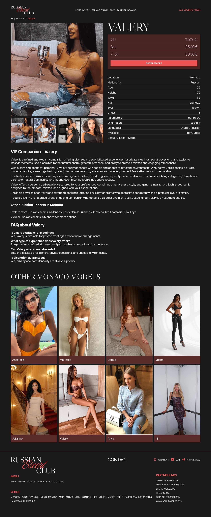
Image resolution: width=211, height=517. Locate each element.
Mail (178, 459)
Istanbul (86, 497)
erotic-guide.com (165, 488)
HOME (14, 481)
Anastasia (116, 212)
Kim (106, 212)
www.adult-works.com (169, 501)
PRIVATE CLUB (193, 459)
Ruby (126, 212)
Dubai (25, 497)
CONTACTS (58, 481)
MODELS (31, 481)
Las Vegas (16, 501)
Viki (93, 212)
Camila (75, 212)
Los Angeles (145, 497)
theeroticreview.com (167, 480)
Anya (133, 212)
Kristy (66, 212)
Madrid (111, 497)
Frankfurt (29, 501)
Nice (95, 497)
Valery (64, 438)
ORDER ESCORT (154, 63)
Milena (100, 212)
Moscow (15, 497)
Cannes (69, 497)
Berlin (120, 497)
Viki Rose (65, 360)
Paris (61, 497)
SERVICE (40, 481)
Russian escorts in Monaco (38, 217)
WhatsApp (163, 459)
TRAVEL (21, 481)
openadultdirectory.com (170, 484)
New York (34, 497)
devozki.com (163, 493)
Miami (78, 497)
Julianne (85, 212)
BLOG (48, 481)
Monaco (52, 497)
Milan (44, 497)
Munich (103, 497)
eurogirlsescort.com (168, 497)
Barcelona (131, 497)
